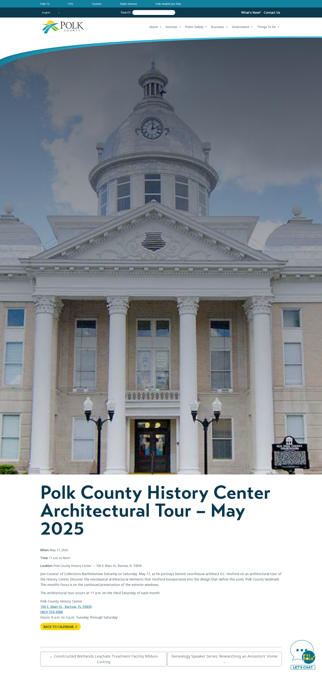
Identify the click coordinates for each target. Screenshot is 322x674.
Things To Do (266, 27)
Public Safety (194, 27)
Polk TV (44, 4)
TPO (70, 4)
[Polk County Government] (62, 26)
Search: (126, 12)
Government (240, 27)
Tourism (97, 4)
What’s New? (251, 12)
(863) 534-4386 (51, 612)
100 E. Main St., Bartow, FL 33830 (66, 606)
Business (217, 27)
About (153, 27)
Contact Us (272, 12)
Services (171, 27)
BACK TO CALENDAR (59, 627)
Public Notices (128, 4)
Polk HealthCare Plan (168, 4)
